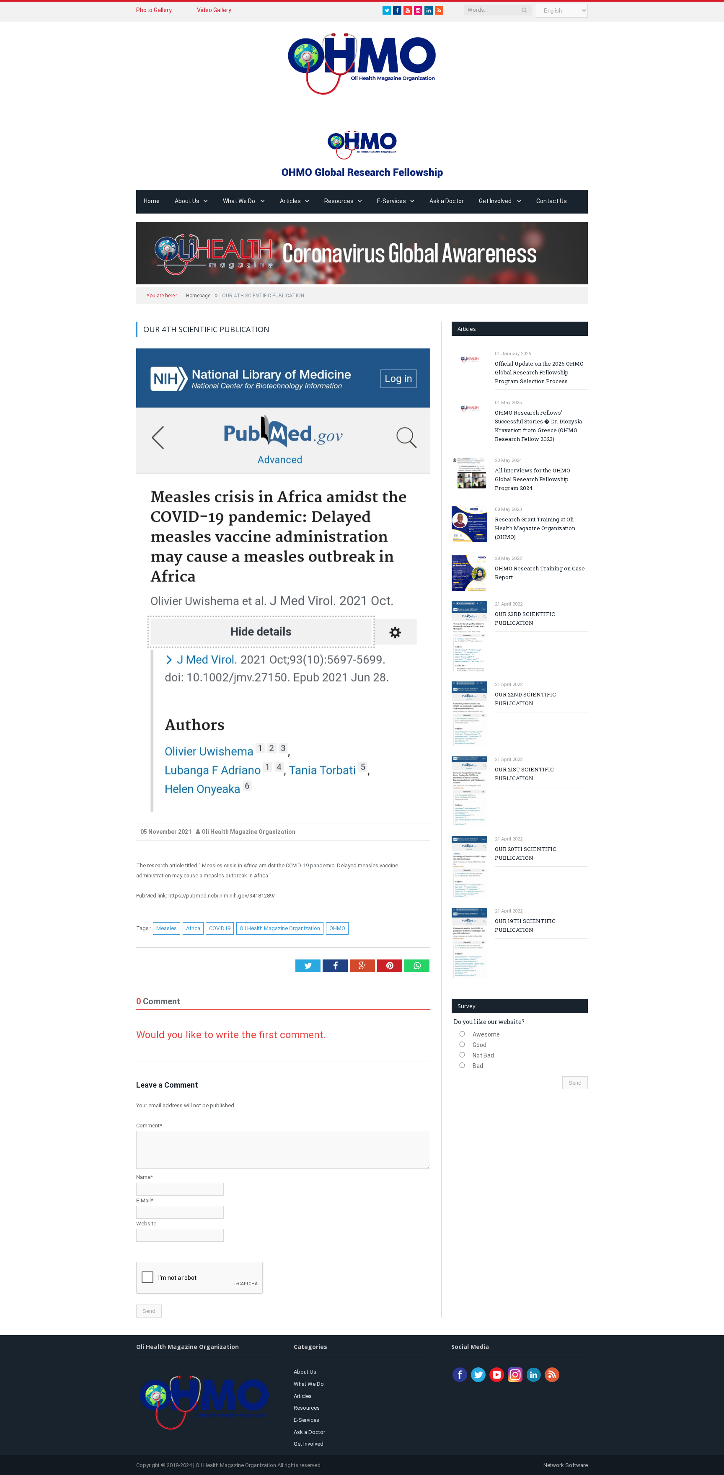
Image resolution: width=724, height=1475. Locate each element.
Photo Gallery (154, 10)
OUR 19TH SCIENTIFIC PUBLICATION (525, 925)
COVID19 (219, 928)
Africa (193, 928)
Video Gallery (214, 10)
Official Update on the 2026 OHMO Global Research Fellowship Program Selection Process (539, 372)
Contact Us (551, 201)
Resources (339, 201)
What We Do (239, 201)
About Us (187, 201)
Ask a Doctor (446, 201)
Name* (144, 1177)
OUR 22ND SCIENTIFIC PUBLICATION (525, 699)
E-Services (391, 201)
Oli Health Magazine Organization (280, 928)
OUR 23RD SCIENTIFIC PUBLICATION (525, 618)
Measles (166, 928)
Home (152, 201)
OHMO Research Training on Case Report (540, 573)
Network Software (565, 1465)
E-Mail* (144, 1200)
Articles (290, 201)
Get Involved (496, 201)
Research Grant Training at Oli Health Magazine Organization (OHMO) (535, 528)
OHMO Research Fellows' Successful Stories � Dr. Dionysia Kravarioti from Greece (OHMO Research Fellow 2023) (538, 426)
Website (146, 1223)
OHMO (337, 928)
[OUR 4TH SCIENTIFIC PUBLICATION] (283, 581)
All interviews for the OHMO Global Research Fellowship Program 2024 (532, 479)
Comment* (149, 1125)
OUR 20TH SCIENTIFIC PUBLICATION (525, 853)
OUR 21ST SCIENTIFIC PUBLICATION (524, 774)
